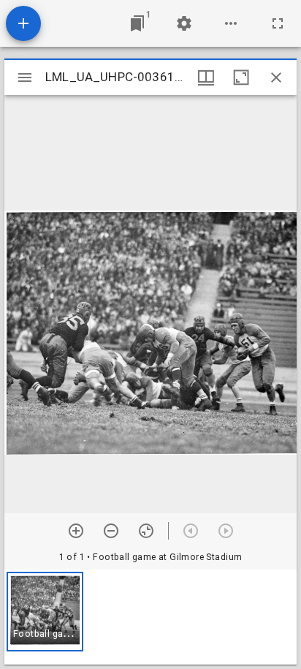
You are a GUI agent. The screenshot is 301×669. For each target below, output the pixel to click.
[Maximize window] (241, 77)
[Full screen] (277, 23)
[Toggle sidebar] (24, 77)
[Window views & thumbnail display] (206, 77)
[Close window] (276, 77)
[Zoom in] (76, 530)
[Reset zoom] (146, 530)
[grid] (150, 617)
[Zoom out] (111, 530)
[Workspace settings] (184, 23)
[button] (45, 611)
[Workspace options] (230, 23)
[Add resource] (23, 23)
